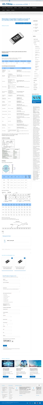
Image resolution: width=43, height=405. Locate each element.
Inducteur (35, 71)
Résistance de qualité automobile (18, 13)
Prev (40, 93)
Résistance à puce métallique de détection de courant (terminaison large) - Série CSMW (25, 388)
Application (25, 7)
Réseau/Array (36, 59)
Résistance (12, 13)
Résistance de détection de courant (37, 52)
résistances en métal (7, 249)
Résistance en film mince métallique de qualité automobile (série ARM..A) (32, 13)
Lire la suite (5, 376)
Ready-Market (9, 403)
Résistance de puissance (37, 69)
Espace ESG (8, 10)
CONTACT (3, 10)
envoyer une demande (20, 23)
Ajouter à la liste (27, 23)
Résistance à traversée (36, 64)
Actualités (20, 7)
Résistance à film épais (37, 57)
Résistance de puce (35, 173)
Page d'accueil (4, 7)
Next (39, 93)
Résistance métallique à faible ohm (37, 55)
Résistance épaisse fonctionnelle (37, 61)
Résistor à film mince (37, 48)
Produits (15, 7)
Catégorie (9, 13)
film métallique (37, 175)
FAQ (29, 7)
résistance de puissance (36, 178)
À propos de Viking (10, 7)
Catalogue (12, 10)
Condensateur (35, 73)
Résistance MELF (37, 50)
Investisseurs (34, 7)
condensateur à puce (35, 177)
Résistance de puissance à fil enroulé (37, 67)
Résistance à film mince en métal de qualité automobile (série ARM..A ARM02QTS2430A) (7, 268)
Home (6, 13)
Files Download (5, 55)
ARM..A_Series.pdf (10, 240)
